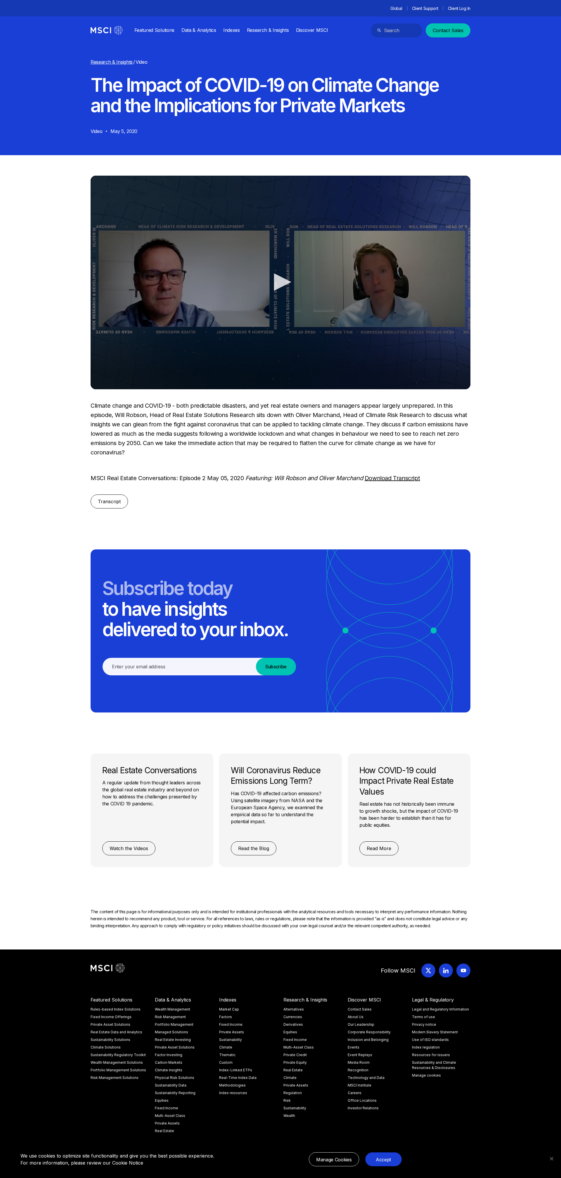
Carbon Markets (168, 1062)
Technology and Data (366, 1077)
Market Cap (229, 1009)
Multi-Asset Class (170, 1115)
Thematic (227, 1055)
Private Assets (167, 1123)
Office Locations (362, 1100)
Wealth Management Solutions (117, 1062)
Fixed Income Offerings (111, 1017)
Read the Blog (253, 848)
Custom (226, 1062)
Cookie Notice (127, 1163)
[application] (280, 282)
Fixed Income (166, 1108)
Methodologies (232, 1085)
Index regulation (426, 1047)
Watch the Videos (129, 848)
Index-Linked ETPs (235, 1070)
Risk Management (170, 1017)
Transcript (109, 501)
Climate (225, 1047)
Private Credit (295, 1055)
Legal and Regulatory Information (440, 1009)
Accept (383, 1160)
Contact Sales (448, 30)
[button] (280, 282)
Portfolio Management (174, 1024)
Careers (354, 1093)
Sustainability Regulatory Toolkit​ (118, 1055)
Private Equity (295, 1062)
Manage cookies (426, 1075)
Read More (379, 848)
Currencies (292, 1017)
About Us (355, 1017)
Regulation (292, 1093)
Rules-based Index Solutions (116, 1009)
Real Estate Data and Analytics (116, 1032)
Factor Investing (168, 1055)
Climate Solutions (106, 1047)
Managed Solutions (171, 1032)
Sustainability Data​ (170, 1085)
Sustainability (230, 1039)
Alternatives (293, 1009)
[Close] (551, 1158)
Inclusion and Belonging (368, 1039)
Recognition (358, 1070)
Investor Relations (363, 1108)
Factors (225, 1017)
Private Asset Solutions (110, 1024)
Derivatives (293, 1024)
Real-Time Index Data (238, 1077)
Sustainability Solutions (110, 1039)
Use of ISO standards (430, 1039)
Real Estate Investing (173, 1039)
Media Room (359, 1062)
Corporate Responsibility (369, 1032)
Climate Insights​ (168, 1070)
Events (353, 1047)
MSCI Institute (359, 1085)
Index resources (233, 1093)
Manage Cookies (334, 1160)
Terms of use (423, 1017)
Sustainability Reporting (175, 1093)
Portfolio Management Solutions (118, 1070)
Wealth (289, 1115)
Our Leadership (361, 1024)
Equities (162, 1100)
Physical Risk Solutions (174, 1077)
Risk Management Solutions (114, 1077)
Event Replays (360, 1055)
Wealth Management (172, 1009)
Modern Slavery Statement (435, 1032)
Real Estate (164, 1131)
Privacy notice (424, 1024)
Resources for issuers (431, 1055)
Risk (287, 1100)
